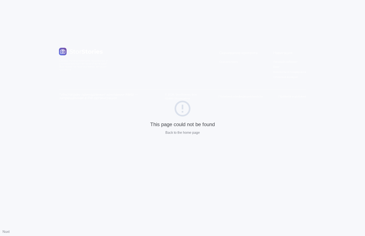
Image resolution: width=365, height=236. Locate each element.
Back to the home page (182, 132)
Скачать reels (228, 61)
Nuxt (6, 231)
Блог (276, 66)
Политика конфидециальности (240, 96)
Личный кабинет (285, 61)
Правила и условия (292, 96)
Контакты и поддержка (289, 72)
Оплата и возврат (285, 77)
